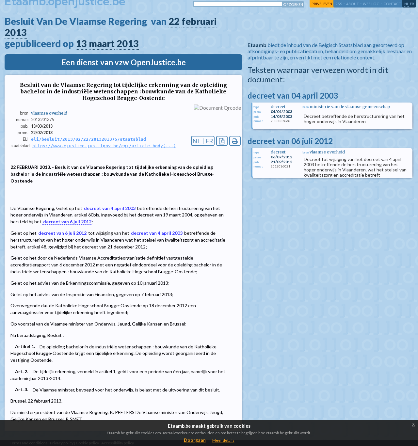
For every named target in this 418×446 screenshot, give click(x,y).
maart (102, 43)
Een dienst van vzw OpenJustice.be (123, 62)
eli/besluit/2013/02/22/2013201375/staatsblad (88, 139)
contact (392, 4)
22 (174, 21)
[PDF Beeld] (222, 141)
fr (412, 4)
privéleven (322, 4)
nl (406, 4)
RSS (338, 4)
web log (371, 4)
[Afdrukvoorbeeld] (235, 141)
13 (81, 43)
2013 (16, 32)
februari (199, 21)
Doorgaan (195, 440)
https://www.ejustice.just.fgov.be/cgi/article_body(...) (104, 145)
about (352, 4)
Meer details (223, 440)
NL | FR (202, 141)
